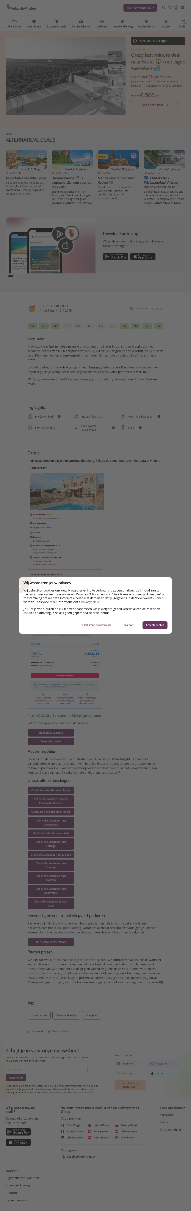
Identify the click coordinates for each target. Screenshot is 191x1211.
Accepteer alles (155, 625)
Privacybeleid (90, 602)
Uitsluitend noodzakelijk (96, 625)
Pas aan (128, 625)
